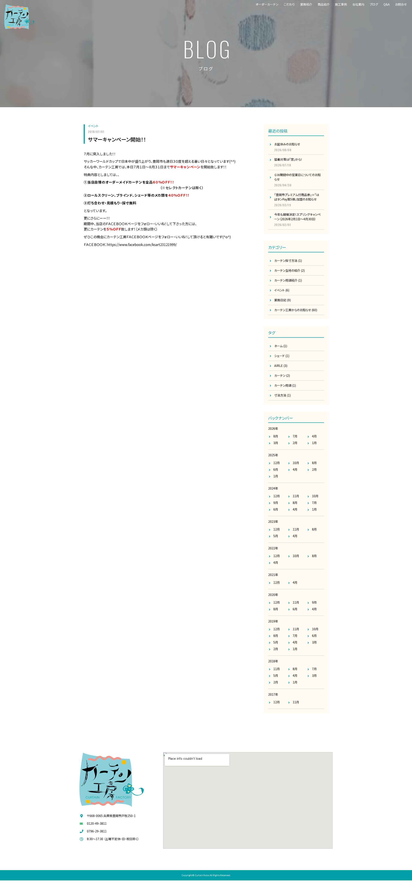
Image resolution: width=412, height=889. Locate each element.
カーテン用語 (285, 385)
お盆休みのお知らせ (287, 144)
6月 (275, 469)
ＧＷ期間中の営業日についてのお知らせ (297, 177)
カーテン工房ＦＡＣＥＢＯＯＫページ (132, 236)
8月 (275, 436)
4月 (314, 436)
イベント (93, 125)
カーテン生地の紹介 (287, 270)
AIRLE (280, 365)
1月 (314, 443)
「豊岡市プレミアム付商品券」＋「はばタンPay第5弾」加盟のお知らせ (296, 197)
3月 (275, 443)
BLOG (207, 49)
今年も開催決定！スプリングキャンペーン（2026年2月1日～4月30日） (297, 216)
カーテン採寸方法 (285, 260)
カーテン (282, 375)
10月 (296, 463)
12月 (276, 463)
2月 (295, 443)
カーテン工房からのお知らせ (292, 310)
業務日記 (280, 300)
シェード (281, 356)
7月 (295, 436)
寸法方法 (282, 395)
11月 (296, 496)
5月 (275, 536)
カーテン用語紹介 (285, 280)
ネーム (280, 346)
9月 (275, 502)
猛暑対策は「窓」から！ (288, 159)
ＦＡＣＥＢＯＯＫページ (122, 223)
